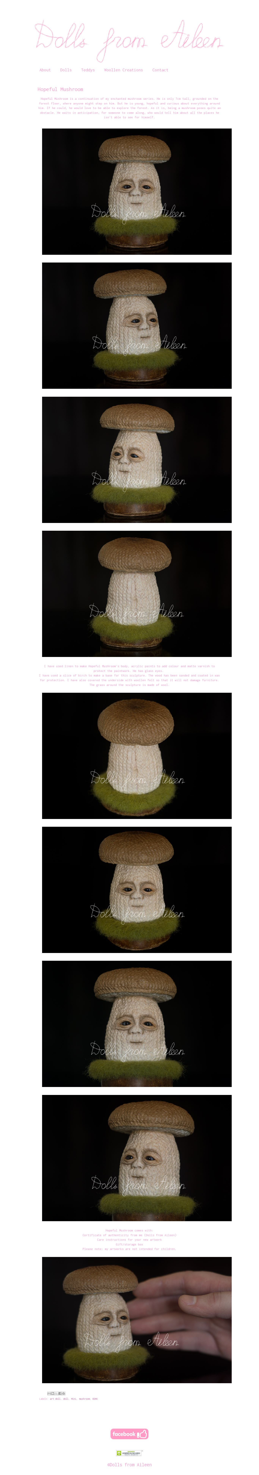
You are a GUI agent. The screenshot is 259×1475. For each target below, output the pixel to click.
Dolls (66, 69)
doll (65, 1398)
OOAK (95, 1398)
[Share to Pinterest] (63, 1393)
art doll (55, 1398)
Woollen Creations (123, 69)
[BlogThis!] (53, 1393)
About (45, 69)
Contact (160, 69)
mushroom (84, 1398)
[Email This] (49, 1393)
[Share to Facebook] (60, 1393)
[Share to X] (56, 1393)
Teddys (88, 69)
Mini (73, 1398)
